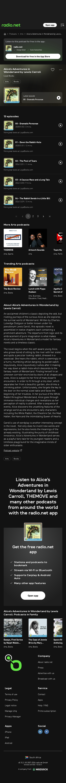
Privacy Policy (11, 700)
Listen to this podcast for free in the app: (25, 42)
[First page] (16, 216)
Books (16, 82)
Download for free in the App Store (33, 57)
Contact (41, 694)
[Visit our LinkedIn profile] (40, 731)
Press (40, 668)
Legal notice (10, 705)
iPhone (8, 732)
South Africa (35, 757)
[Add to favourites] (52, 69)
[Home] (5, 34)
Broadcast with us (46, 679)
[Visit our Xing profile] (46, 731)
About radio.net (45, 662)
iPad (7, 738)
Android (8, 743)
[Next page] (43, 216)
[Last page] (49, 216)
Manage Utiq (11, 711)
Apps (40, 700)
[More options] (60, 70)
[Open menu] (62, 25)
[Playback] (58, 98)
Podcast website (11, 451)
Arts (7, 82)
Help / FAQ (43, 705)
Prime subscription (47, 711)
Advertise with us (46, 673)
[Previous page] (22, 216)
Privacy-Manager (13, 717)
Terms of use (11, 694)
